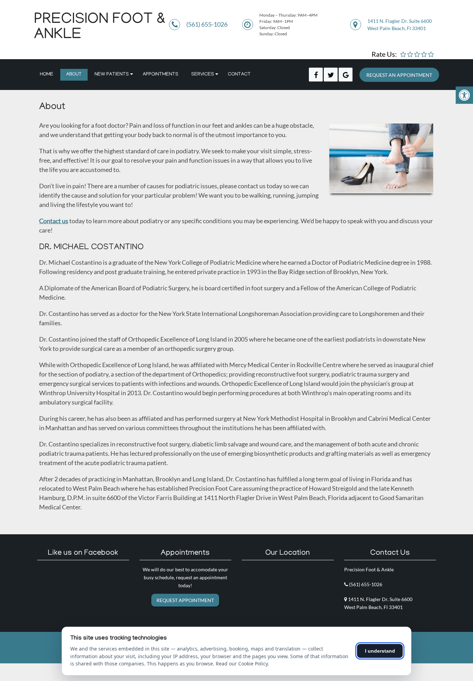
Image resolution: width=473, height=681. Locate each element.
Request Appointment (185, 600)
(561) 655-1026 (206, 24)
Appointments (160, 74)
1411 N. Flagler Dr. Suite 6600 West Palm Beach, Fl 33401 (399, 24)
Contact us (53, 221)
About (74, 74)
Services (202, 74)
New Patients (112, 74)
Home (46, 74)
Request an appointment (399, 75)
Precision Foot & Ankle (100, 28)
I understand (380, 651)
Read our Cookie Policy (242, 663)
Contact (239, 74)
